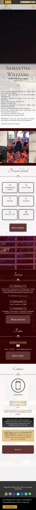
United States (18, 81)
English (31, 2)
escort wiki (24, 296)
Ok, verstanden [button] (9, 507)
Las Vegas (24, 78)
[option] (18, 36)
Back (8, 2)
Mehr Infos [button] (26, 502)
